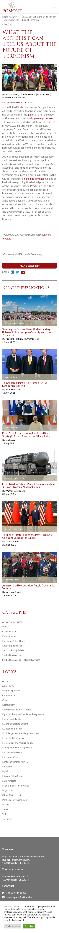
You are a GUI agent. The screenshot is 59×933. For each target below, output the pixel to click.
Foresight (7, 766)
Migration (7, 790)
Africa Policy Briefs (12, 621)
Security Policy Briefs (13, 650)
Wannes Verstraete (15, 490)
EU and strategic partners (15, 723)
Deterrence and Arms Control (17, 709)
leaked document (33, 178)
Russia (5, 804)
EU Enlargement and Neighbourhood (20, 733)
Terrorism (28, 102)
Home (5, 16)
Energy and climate (11, 719)
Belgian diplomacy (11, 690)
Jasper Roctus (12, 541)
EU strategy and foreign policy (17, 742)
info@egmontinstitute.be (19, 897)
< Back (6, 25)
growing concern (43, 118)
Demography (8, 704)
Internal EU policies (12, 776)
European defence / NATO (15, 761)
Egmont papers (9, 636)
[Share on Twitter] (17, 272)
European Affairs (11, 757)
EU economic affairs (12, 728)
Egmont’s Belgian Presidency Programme (23, 714)
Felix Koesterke (13, 389)
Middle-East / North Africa (15, 785)
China (5, 700)
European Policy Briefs (13, 641)
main (30, 114)
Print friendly (30, 266)
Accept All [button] (29, 926)
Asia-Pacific (8, 685)
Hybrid (5, 771)
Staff (13, 16)
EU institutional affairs (13, 738)
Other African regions (13, 795)
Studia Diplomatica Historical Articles (21, 659)
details (9, 323)
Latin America (9, 780)
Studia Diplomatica (11, 655)
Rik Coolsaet (24, 16)
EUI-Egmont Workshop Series (17, 747)
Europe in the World (12, 102)
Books (5, 626)
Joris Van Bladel (13, 592)
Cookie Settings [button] (13, 926)
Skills (4, 814)
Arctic (5, 681)
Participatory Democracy (15, 799)
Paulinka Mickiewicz (15, 338)
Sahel (5, 809)
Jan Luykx (10, 440)
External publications (15, 97)
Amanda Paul (32, 338)
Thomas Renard (27, 94)
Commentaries (9, 631)
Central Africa (9, 695)
